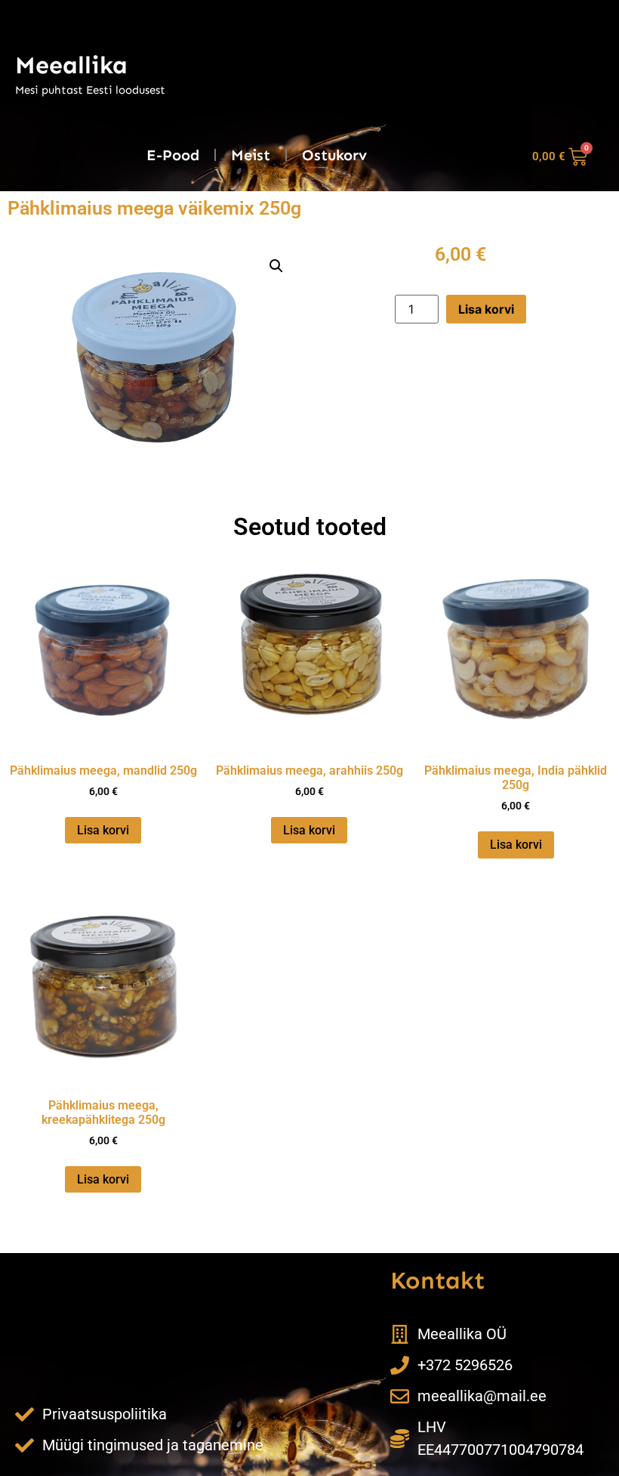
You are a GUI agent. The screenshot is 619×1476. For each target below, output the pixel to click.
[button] (276, 266)
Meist (250, 155)
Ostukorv (334, 155)
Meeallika (71, 65)
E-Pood (172, 155)
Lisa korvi (486, 309)
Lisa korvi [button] (103, 830)
